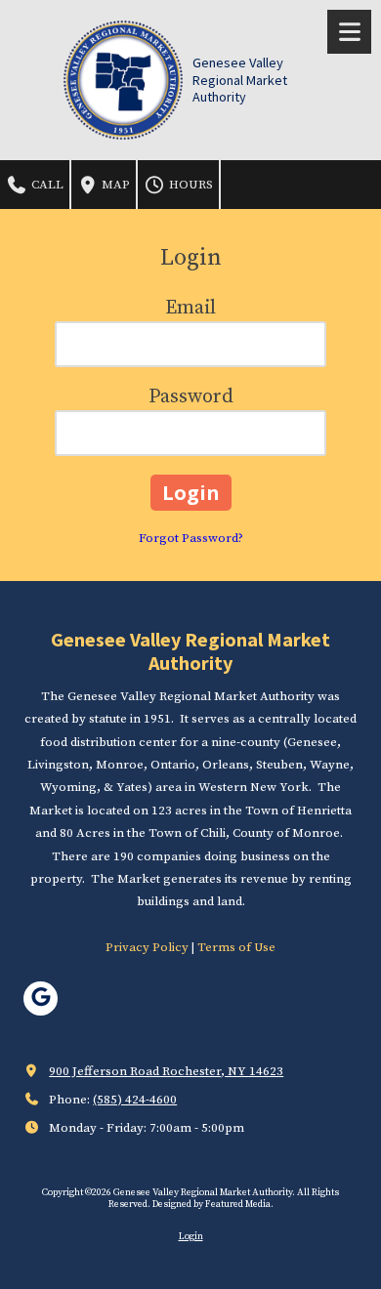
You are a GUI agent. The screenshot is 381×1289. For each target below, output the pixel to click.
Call (46, 184)
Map (114, 184)
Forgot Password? (191, 538)
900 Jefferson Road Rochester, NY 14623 (166, 1071)
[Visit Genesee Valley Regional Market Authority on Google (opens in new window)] (40, 998)
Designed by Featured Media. (213, 1204)
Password (190, 397)
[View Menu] (349, 32)
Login (191, 1236)
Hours (189, 184)
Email (190, 308)
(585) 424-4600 (135, 1099)
